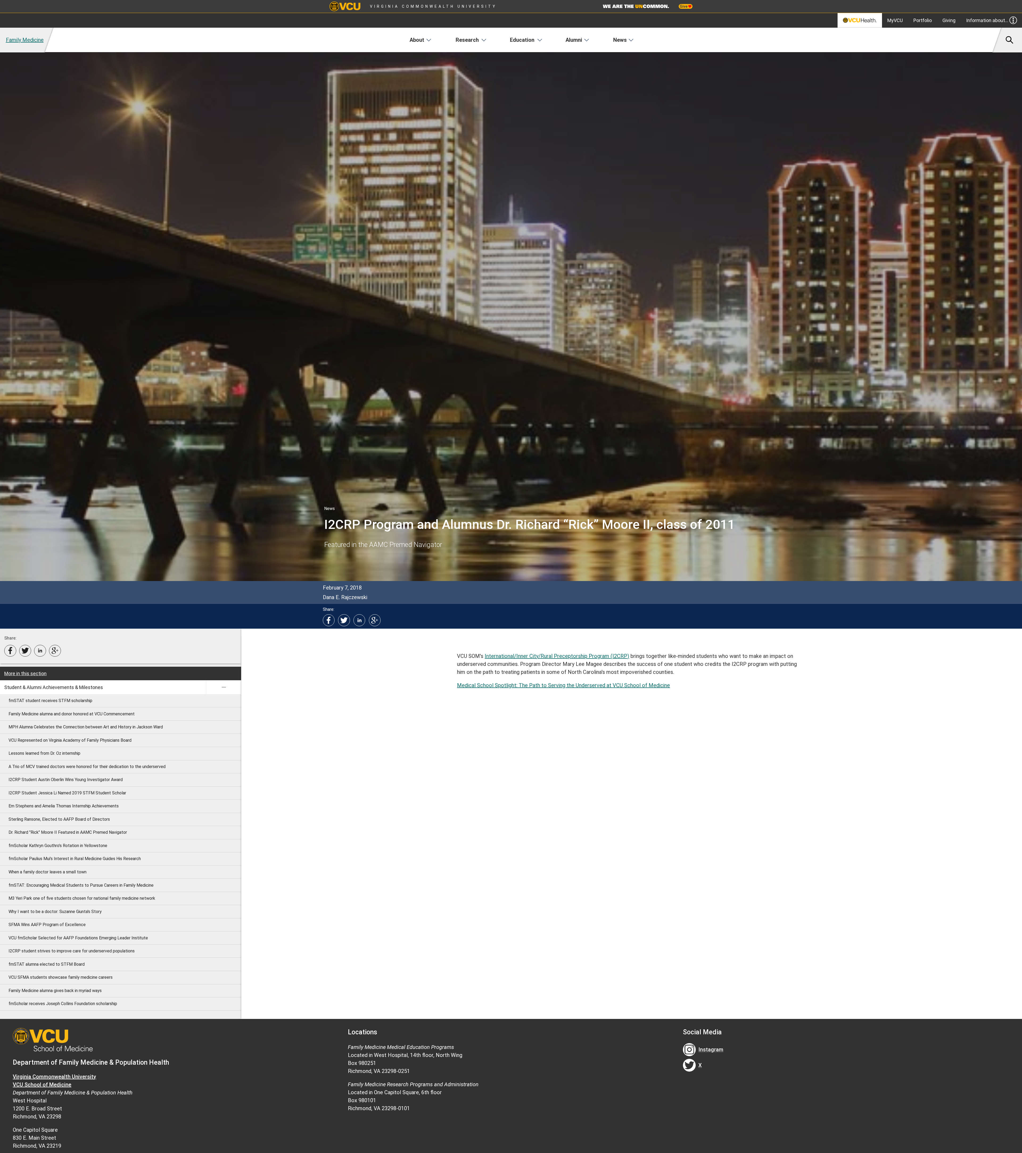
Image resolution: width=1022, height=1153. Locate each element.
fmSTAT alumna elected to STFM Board (47, 964)
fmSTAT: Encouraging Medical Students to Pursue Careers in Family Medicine (81, 885)
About (417, 40)
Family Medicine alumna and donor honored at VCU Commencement (72, 713)
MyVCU (895, 20)
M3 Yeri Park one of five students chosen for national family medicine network (82, 898)
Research (467, 40)
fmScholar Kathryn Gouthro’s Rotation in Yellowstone (58, 845)
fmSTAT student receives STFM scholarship (50, 700)
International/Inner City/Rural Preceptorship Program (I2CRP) (557, 656)
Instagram (710, 1049)
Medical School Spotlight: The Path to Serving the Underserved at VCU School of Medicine (563, 685)
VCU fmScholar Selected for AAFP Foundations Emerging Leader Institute (78, 937)
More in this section (25, 673)
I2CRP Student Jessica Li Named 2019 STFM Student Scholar (67, 792)
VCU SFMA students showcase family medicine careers (61, 977)
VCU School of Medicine (42, 1084)
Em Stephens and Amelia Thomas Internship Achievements (64, 805)
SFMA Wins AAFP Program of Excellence (47, 924)
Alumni (574, 40)
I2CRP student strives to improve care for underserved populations (72, 950)
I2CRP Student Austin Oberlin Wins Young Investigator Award (66, 779)
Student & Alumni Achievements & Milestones (53, 687)
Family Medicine (25, 40)
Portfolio (922, 20)
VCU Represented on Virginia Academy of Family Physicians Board (70, 740)
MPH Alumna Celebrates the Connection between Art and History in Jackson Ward (86, 726)
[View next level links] (223, 687)
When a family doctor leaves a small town (47, 871)
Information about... (987, 20)
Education (522, 40)
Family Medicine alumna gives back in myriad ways (55, 990)
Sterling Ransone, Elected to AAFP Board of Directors (59, 819)
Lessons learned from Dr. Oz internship (44, 753)
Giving (948, 20)
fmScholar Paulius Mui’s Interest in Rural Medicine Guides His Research (75, 858)
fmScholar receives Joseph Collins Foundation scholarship (63, 1003)
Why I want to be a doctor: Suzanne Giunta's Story (55, 911)
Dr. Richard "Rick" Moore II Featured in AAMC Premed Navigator (68, 832)
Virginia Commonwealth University (433, 6)
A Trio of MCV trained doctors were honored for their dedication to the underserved (87, 766)
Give (684, 6)
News (620, 40)
